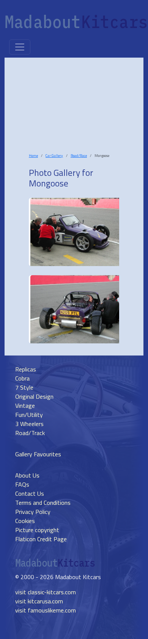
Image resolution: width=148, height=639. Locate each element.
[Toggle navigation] (19, 47)
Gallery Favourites (38, 454)
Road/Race (79, 155)
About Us (27, 475)
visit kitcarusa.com (39, 601)
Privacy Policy (32, 511)
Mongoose (48, 183)
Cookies (25, 520)
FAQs (22, 484)
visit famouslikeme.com (45, 610)
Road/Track (30, 432)
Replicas (25, 369)
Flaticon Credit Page (41, 538)
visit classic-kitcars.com (45, 592)
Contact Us (29, 493)
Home (33, 155)
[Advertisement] (75, 111)
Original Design (34, 396)
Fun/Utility (29, 414)
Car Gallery (54, 155)
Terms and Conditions (43, 502)
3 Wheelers (29, 423)
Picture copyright (37, 529)
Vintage (25, 405)
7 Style (24, 387)
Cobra (22, 378)
